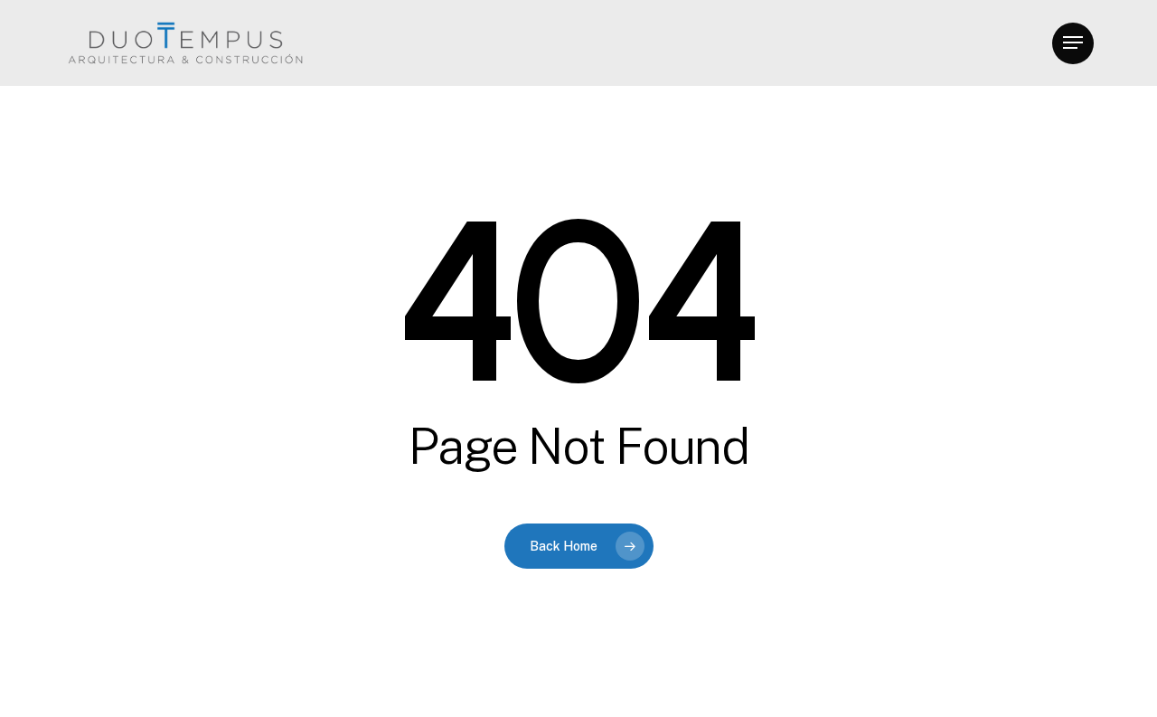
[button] (1073, 42)
